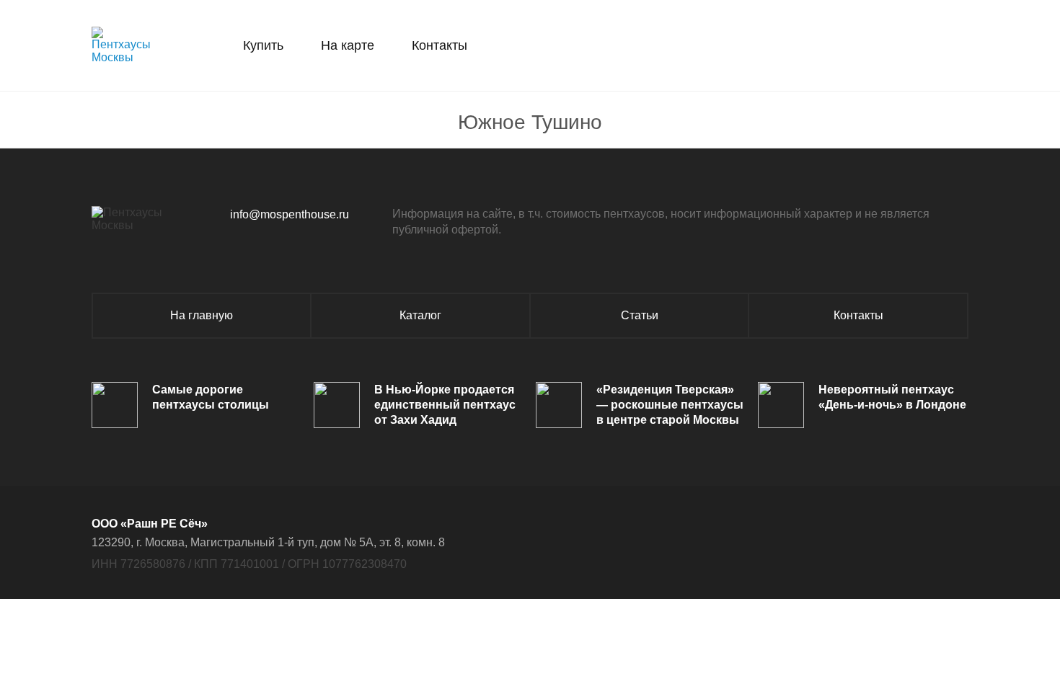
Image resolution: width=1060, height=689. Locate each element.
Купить (263, 45)
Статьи (639, 315)
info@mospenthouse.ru (289, 214)
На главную (201, 315)
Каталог (420, 315)
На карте (347, 45)
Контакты (439, 45)
